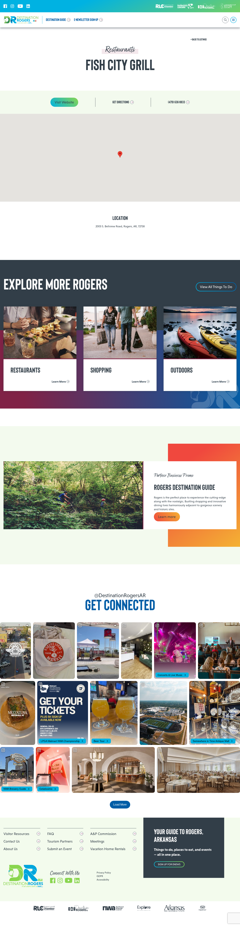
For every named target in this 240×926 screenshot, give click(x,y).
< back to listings (199, 39)
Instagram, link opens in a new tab (12, 6)
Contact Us (12, 841)
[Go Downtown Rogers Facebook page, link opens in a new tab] (78, 908)
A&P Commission (103, 834)
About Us (11, 849)
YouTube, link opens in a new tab (20, 6)
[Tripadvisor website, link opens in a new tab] (203, 908)
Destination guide (56, 20)
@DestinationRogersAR (120, 595)
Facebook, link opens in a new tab (5, 6)
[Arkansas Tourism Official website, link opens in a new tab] (174, 908)
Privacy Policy (104, 872)
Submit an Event (59, 849)
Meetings (97, 841)
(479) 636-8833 (176, 102)
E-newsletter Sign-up (86, 20)
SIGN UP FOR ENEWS (169, 864)
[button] (120, 154)
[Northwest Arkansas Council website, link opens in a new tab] (113, 908)
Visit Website (64, 102)
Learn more (167, 517)
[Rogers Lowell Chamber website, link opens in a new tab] (44, 908)
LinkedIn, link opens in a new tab (28, 6)
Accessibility (103, 879)
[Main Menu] (233, 20)
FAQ (50, 834)
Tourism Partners (60, 841)
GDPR (100, 876)
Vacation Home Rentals (107, 849)
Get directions (120, 102)
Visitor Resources (16, 834)
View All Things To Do (216, 287)
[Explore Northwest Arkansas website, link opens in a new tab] (144, 908)
